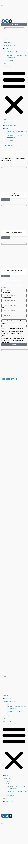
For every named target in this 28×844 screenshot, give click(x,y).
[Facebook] (3, 21)
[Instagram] (10, 21)
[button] (14, 92)
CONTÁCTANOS (8, 66)
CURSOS (6, 48)
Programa (4, 318)
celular (3, 313)
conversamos (9, 378)
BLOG (5, 63)
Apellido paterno (5, 292)
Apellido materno (6, 297)
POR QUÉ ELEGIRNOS (10, 45)
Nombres (3, 287)
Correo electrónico (6, 302)
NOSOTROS (7, 42)
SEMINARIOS (10, 60)
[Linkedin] (7, 21)
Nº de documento (6, 308)
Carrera (3, 323)
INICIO (6, 40)
